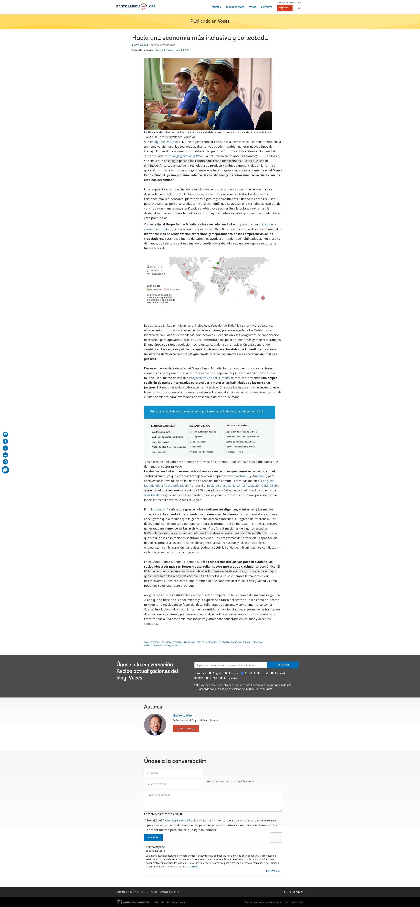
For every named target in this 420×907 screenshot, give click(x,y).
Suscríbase (283, 665)
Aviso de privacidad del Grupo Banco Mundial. (245, 689)
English (159, 50)
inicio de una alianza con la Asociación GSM (238, 485)
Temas (252, 7)
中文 (187, 50)
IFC (168, 902)
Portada (216, 7)
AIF (162, 902)
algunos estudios (166, 142)
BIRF (156, 902)
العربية (179, 50)
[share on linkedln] (5, 455)
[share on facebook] (5, 441)
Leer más (193, 866)
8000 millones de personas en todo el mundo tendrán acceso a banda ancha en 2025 (204, 533)
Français (169, 50)
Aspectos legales (124, 891)
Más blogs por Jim (186, 728)
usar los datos (154, 495)
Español (149, 50)
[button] (299, 7)
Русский (280, 673)
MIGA (175, 902)
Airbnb (241, 476)
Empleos (164, 891)
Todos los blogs (235, 7)
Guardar (153, 837)
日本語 (214, 678)
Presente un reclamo (294, 891)
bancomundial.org (290, 2)
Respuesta (271, 871)
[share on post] (5, 448)
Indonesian (231, 678)
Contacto (266, 7)
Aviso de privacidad (176, 820)
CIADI (183, 902)
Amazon (258, 476)
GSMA (274, 485)
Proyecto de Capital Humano (209, 378)
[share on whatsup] (5, 462)
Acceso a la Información (146, 891)
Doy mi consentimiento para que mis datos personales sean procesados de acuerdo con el (245, 687)
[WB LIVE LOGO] (285, 8)
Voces (224, 21)
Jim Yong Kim (140, 45)
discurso (159, 509)
